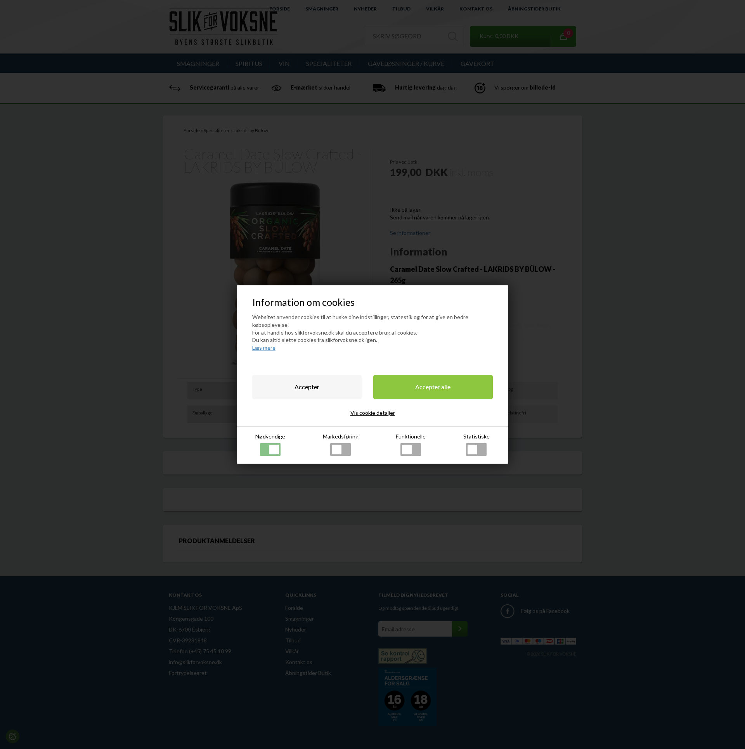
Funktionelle (411, 436)
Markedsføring (341, 436)
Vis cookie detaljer (372, 412)
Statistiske (476, 436)
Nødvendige (270, 436)
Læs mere (263, 347)
